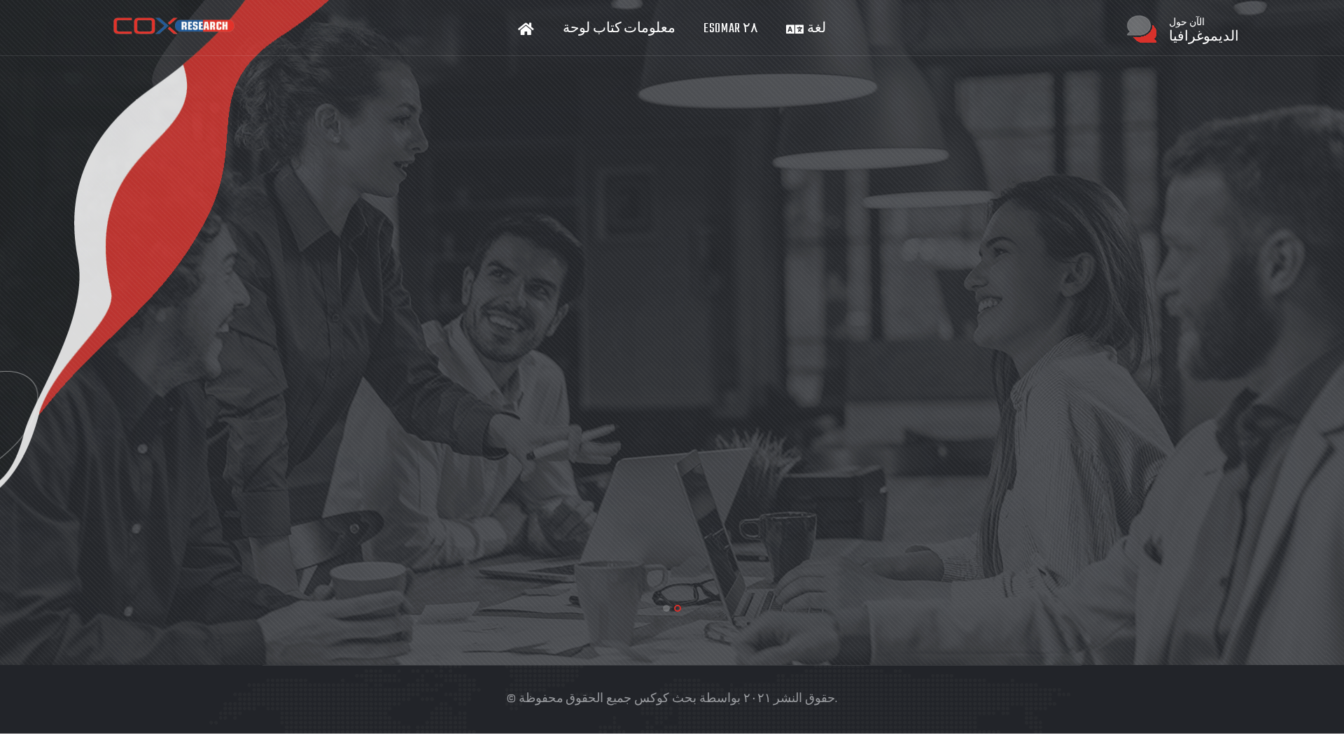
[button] (666, 608)
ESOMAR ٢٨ (731, 29)
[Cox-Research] (174, 26)
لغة (814, 29)
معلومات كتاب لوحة (619, 29)
